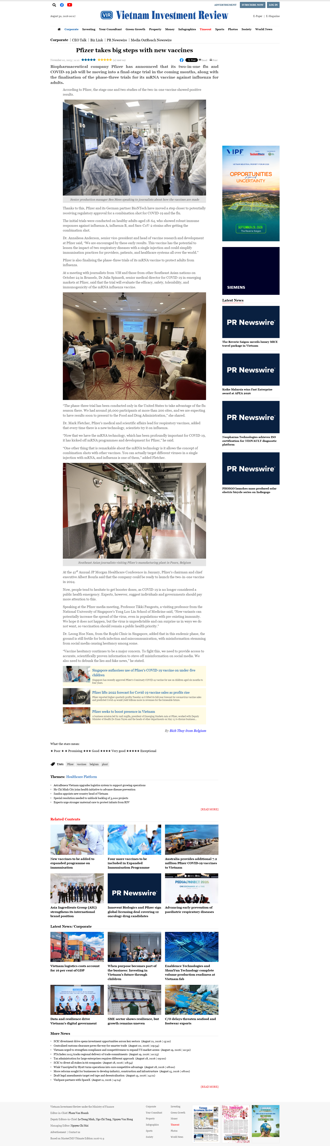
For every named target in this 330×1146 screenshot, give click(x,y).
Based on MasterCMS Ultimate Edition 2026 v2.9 (77, 1138)
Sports (219, 29)
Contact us (74, 1132)
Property (155, 29)
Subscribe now (253, 4)
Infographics (187, 29)
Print (215, 60)
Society (247, 29)
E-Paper (257, 16)
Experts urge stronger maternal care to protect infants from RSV (91, 802)
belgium (94, 764)
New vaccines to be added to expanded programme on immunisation (72, 863)
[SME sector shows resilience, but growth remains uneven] (134, 1000)
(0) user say (119, 60)
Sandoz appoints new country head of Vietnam (81, 793)
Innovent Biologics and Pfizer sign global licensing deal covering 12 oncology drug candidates (134, 912)
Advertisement (225, 4)
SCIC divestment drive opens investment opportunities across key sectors (97, 1041)
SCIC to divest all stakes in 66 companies (78, 1062)
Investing (88, 29)
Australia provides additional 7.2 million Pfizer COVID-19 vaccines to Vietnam (191, 863)
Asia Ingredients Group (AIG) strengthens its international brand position (73, 912)
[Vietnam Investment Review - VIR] (165, 25)
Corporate (71, 29)
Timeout (205, 29)
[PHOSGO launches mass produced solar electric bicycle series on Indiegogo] (251, 468)
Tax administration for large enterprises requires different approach (94, 1058)
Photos (233, 29)
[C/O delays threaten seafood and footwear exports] (191, 1000)
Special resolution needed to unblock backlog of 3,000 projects (91, 798)
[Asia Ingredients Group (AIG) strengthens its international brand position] (77, 888)
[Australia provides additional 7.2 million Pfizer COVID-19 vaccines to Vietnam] (191, 840)
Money (170, 29)
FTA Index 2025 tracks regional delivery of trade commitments (91, 1054)
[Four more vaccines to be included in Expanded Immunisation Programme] (134, 840)
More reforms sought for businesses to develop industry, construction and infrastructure (106, 1071)
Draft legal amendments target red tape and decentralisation (89, 1075)
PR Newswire (117, 40)
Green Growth (135, 29)
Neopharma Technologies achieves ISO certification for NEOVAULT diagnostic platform (249, 440)
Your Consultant (110, 29)
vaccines (81, 764)
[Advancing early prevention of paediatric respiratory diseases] (191, 888)
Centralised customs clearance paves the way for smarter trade (91, 1045)
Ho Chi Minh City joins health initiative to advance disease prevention (94, 789)
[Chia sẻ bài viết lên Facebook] (182, 60)
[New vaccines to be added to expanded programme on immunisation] (77, 840)
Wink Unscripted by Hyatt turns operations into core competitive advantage (99, 1067)
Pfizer (70, 764)
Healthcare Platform (81, 776)
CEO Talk (79, 40)
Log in (273, 4)
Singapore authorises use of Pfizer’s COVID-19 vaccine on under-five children (143, 672)
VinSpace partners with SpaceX (72, 1080)
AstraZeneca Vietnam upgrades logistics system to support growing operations (100, 785)
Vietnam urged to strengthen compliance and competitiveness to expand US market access (107, 1050)
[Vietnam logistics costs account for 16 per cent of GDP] (77, 947)
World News (263, 29)
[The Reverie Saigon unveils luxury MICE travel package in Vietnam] (251, 322)
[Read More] (209, 809)
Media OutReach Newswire (151, 40)
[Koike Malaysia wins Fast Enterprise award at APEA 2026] (251, 370)
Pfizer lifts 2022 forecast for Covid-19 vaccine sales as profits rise (141, 692)
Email (204, 60)
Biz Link (96, 40)
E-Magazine (273, 16)
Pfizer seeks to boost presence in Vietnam (123, 711)
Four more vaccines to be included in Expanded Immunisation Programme (129, 863)
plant (105, 764)
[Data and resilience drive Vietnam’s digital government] (77, 1000)
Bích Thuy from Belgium (187, 730)
